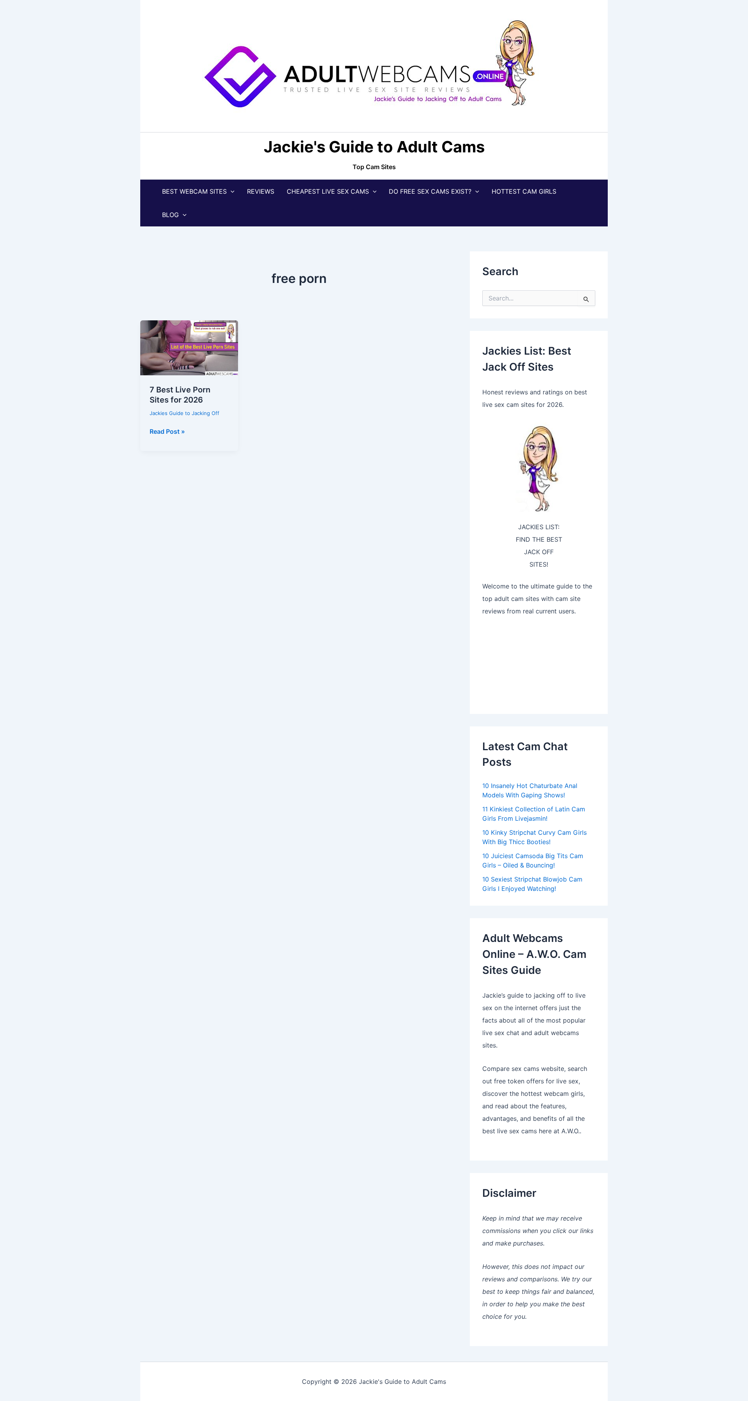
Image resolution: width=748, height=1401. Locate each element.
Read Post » (167, 431)
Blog (170, 215)
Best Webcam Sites (194, 191)
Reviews (260, 191)
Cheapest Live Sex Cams (328, 191)
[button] (231, 191)
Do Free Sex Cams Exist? (430, 191)
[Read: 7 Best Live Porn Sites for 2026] (189, 347)
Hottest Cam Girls (524, 191)
